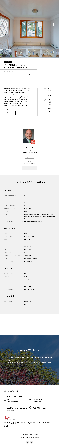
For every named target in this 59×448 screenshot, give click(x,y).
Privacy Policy (35, 437)
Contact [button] (9, 112)
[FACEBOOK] (27, 442)
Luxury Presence (33, 434)
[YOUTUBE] (31, 442)
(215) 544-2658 (29, 158)
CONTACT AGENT (29, 168)
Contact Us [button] (29, 370)
